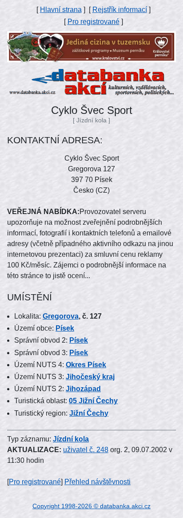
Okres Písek (86, 364)
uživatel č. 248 (85, 449)
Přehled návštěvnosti (97, 482)
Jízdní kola (71, 439)
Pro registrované (93, 21)
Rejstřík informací (119, 9)
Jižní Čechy (88, 413)
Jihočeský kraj (90, 376)
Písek (65, 328)
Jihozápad (83, 389)
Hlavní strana (61, 9)
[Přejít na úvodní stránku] (91, 81)
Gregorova (61, 316)
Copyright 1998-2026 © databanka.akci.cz (91, 506)
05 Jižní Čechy (93, 401)
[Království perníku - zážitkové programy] (91, 46)
